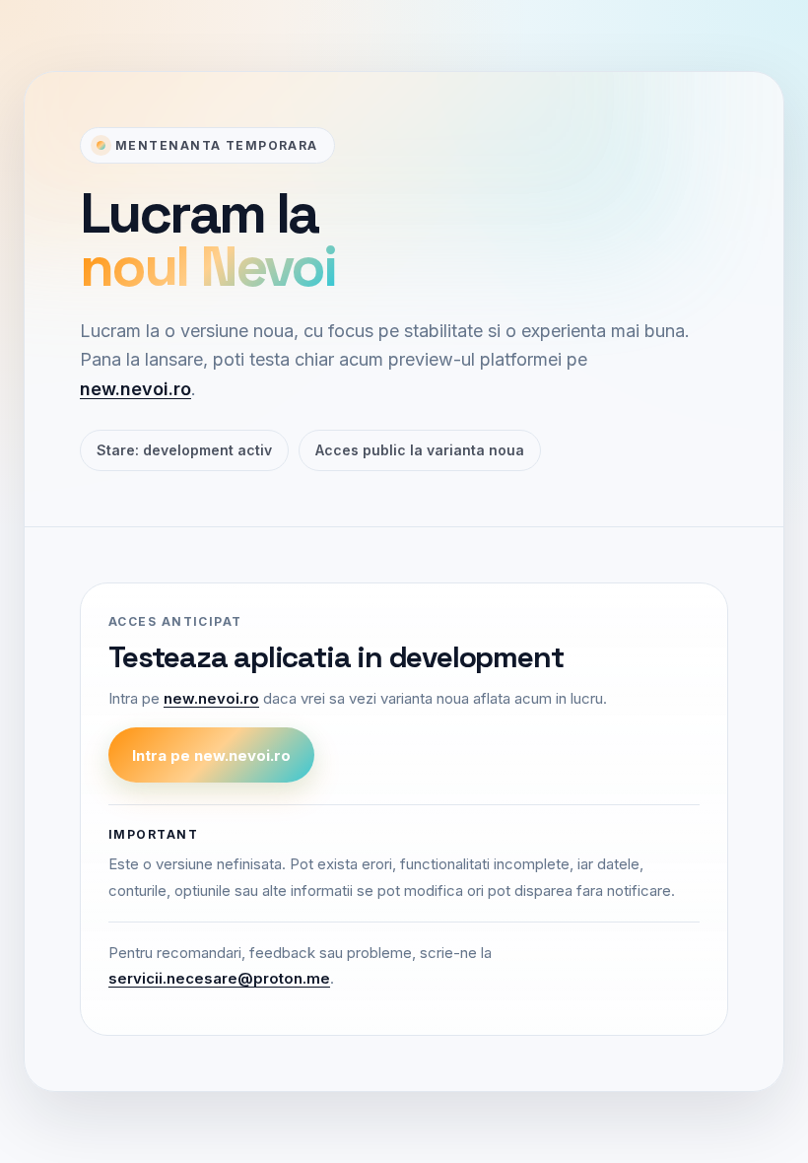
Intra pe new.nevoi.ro (211, 755)
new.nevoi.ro (135, 388)
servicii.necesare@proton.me (219, 978)
